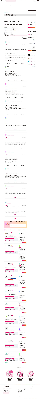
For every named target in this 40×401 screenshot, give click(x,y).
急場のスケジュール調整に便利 (9, 71)
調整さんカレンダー (7, 10)
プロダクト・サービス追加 (20, 391)
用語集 (18, 392)
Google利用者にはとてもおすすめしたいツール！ (12, 206)
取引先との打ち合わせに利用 (9, 189)
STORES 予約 (10, 340)
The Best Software (19, 388)
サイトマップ (19, 393)
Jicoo (9, 245)
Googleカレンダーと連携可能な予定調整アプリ (12, 173)
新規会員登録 (25, 388)
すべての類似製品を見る (34, 66)
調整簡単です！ (7, 45)
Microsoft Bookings (11, 327)
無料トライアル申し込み (12, 278)
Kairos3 (9, 275)
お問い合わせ (31, 387)
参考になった (23, 63)
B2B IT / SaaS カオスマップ (20, 390)
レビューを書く (25, 387)
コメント (9, 63)
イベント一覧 (19, 389)
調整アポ (9, 263)
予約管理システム (6, 72)
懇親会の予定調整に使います (9, 155)
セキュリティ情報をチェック (31, 27)
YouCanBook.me (11, 302)
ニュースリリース (19, 396)
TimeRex (9, 290)
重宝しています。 (7, 138)
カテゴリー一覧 (19, 387)
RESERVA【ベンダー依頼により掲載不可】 (12, 353)
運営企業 (31, 388)
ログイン (24, 389)
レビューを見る (24, 260)
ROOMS (9, 232)
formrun (9, 315)
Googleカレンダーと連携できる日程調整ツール (12, 105)
